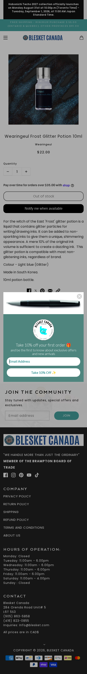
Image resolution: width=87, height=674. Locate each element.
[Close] (79, 296)
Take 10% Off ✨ (43, 372)
